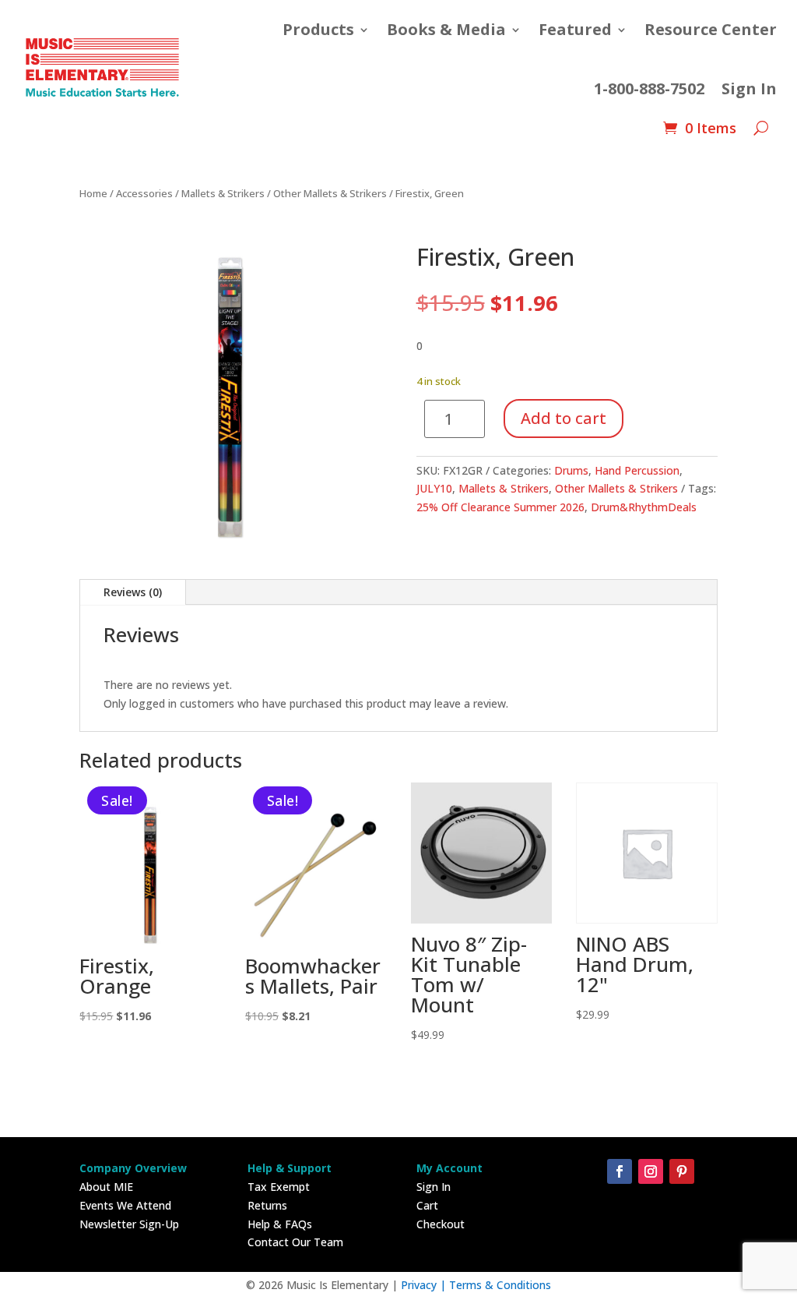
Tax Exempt (279, 1186)
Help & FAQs (280, 1224)
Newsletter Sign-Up (129, 1224)
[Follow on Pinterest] (681, 1171)
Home (93, 193)
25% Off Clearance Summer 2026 (500, 507)
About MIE (106, 1186)
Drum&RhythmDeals (644, 507)
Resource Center (710, 29)
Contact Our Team (295, 1242)
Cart (427, 1205)
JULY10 (434, 488)
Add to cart (563, 418)
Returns (267, 1205)
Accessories (144, 193)
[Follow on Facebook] (619, 1171)
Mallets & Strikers (223, 193)
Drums (571, 470)
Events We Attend (125, 1205)
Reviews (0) (133, 592)
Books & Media (446, 29)
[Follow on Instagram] (650, 1171)
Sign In (749, 88)
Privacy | (425, 1284)
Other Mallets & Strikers (330, 193)
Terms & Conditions (500, 1284)
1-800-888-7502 (649, 88)
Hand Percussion (637, 470)
